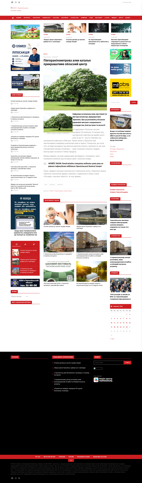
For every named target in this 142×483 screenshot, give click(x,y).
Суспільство (75, 17)
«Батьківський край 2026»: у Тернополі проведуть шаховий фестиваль (23, 167)
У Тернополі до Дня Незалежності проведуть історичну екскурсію (25, 118)
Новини (18, 17)
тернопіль (60, 184)
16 (130, 323)
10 (111, 323)
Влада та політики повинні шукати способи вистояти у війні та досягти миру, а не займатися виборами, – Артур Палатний (120, 135)
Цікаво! (127, 17)
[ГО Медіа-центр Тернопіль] (112, 378)
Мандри (114, 17)
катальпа (52, 184)
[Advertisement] (29, 374)
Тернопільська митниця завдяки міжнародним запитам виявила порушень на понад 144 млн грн (25, 158)
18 (114, 327)
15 (126, 323)
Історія (107, 17)
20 (120, 327)
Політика (56, 17)
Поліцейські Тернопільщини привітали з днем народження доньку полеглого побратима (23, 147)
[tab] (16, 244)
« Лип (112, 339)
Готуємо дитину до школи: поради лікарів (24, 101)
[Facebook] (12, 2)
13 (120, 323)
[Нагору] (71, 460)
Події (91, 17)
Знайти (134, 102)
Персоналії (98, 17)
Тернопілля (36, 17)
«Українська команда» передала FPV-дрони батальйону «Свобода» (25, 137)
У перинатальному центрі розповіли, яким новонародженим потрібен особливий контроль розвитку (24, 128)
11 (114, 323)
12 (117, 323)
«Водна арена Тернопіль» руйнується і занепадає (23, 109)
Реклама (71, 456)
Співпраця (62, 456)
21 (123, 327)
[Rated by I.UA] (112, 369)
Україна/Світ (47, 17)
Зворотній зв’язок (49, 456)
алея (45, 184)
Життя (121, 17)
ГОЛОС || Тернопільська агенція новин (61, 191)
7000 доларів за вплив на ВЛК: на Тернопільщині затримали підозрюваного (120, 297)
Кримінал (84, 17)
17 (111, 327)
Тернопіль (27, 17)
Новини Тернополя (117, 190)
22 (127, 327)
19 (117, 327)
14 (123, 323)
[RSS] (19, 2)
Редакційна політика (100, 456)
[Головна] (13, 18)
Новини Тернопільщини (119, 192)
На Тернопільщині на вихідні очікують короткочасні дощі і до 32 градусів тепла (24, 176)
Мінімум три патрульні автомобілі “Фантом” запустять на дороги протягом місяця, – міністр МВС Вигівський (24, 186)
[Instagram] (15, 2)
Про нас (37, 456)
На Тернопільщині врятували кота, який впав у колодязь (99, 41)
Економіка (64, 17)
